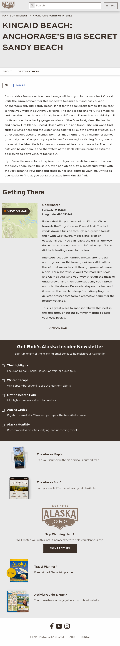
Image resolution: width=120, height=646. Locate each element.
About (7, 71)
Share (20, 85)
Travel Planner (45, 566)
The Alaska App (48, 482)
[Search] (32, 5)
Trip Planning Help (59, 534)
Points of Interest (14, 16)
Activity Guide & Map (49, 594)
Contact (86, 637)
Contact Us (60, 548)
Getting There (28, 71)
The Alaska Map (48, 454)
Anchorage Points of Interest (53, 16)
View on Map (58, 328)
